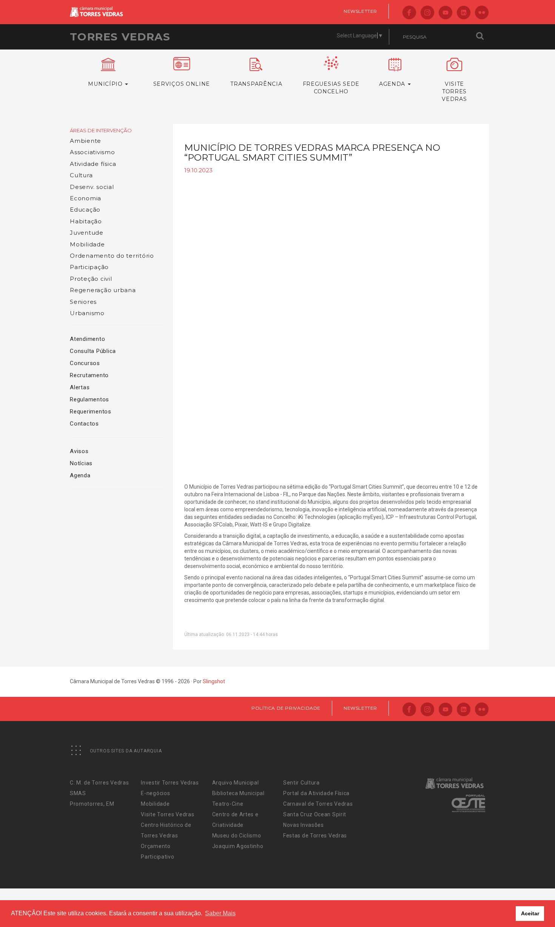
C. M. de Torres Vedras (99, 783)
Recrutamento (89, 375)
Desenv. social (92, 186)
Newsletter (360, 11)
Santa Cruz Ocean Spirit (314, 814)
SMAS (78, 793)
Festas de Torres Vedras (315, 836)
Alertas (79, 387)
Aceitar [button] (530, 913)
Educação (85, 209)
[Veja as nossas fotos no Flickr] (482, 13)
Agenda (80, 475)
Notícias (81, 463)
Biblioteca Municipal (238, 793)
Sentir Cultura (301, 783)
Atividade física (93, 163)
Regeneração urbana (103, 290)
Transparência (256, 83)
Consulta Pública (93, 351)
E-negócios (155, 793)
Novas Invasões (303, 825)
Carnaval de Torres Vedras (318, 804)
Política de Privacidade (286, 708)
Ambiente (85, 140)
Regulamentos (89, 399)
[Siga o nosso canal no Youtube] (445, 13)
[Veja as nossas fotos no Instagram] (427, 13)
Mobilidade (87, 244)
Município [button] (106, 83)
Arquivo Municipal (235, 783)
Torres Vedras (120, 36)
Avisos (79, 451)
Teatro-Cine (228, 804)
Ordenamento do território (112, 255)
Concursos (85, 363)
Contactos (84, 423)
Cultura (81, 175)
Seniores (83, 301)
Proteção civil (91, 278)
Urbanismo (87, 313)
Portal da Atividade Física (316, 793)
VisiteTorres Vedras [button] (454, 91)
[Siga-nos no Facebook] (409, 13)
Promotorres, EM (92, 804)
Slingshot (214, 681)
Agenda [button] (393, 83)
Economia (85, 198)
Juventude (86, 232)
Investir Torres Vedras (170, 783)
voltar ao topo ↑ (520, 904)
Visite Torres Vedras (167, 814)
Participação (89, 267)
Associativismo (92, 152)
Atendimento (87, 339)
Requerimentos (90, 411)
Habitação (86, 221)
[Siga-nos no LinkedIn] (464, 13)
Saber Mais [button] (220, 913)
